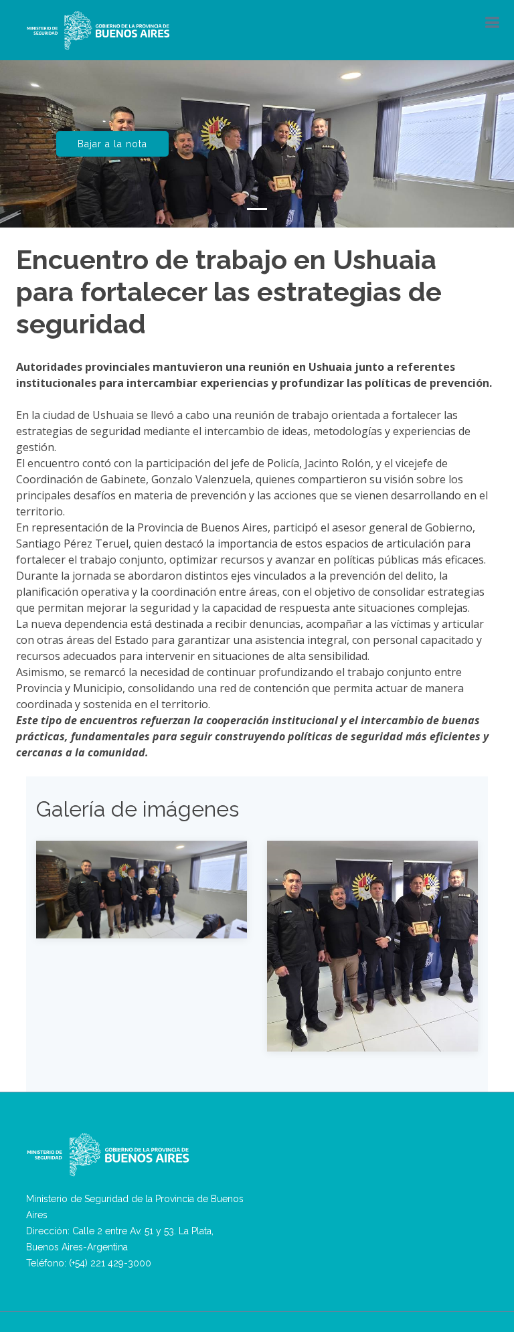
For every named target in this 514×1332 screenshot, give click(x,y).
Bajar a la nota (112, 144)
